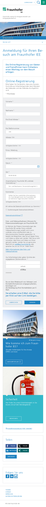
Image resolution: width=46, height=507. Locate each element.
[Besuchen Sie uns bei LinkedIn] (12, 476)
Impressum (9, 494)
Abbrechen (13, 302)
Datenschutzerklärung (14, 496)
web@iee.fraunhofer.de (22, 244)
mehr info (14, 418)
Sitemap (8, 492)
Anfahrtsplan (13, 362)
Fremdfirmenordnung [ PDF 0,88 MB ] (19, 428)
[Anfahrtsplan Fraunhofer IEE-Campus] (23, 324)
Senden (32, 302)
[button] (11, 446)
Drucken (11, 456)
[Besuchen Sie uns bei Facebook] (7, 476)
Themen (8, 490)
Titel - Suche (38, 2)
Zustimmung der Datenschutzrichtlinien (21, 210)
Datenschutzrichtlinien (13, 215)
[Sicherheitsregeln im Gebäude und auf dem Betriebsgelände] (23, 381)
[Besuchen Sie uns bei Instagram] (16, 476)
